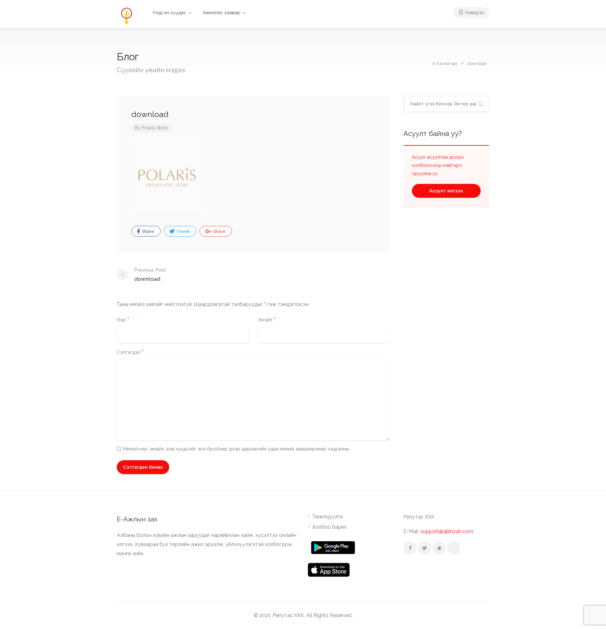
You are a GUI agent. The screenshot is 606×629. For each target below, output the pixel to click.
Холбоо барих (329, 527)
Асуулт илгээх (446, 191)
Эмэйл (267, 320)
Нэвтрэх (474, 12)
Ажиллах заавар (222, 12)
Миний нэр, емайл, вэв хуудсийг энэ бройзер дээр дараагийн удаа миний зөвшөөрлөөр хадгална (236, 449)
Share (147, 231)
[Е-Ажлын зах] (126, 16)
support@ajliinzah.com (446, 531)
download (150, 274)
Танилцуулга (327, 517)
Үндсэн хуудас (169, 12)
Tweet (182, 231)
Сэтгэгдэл (130, 352)
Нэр (123, 320)
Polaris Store (154, 127)
